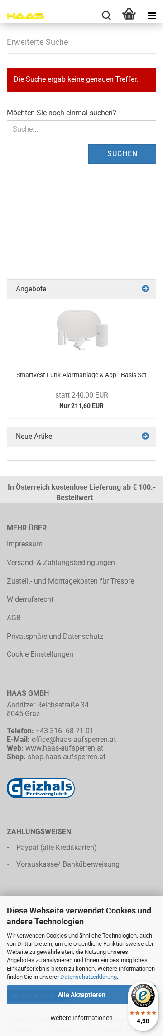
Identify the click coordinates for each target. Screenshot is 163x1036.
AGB (14, 618)
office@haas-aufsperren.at (74, 739)
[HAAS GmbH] (22, 16)
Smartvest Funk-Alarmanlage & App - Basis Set (81, 374)
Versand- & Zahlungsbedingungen (61, 562)
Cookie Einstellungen (40, 654)
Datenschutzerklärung (88, 976)
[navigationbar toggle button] (151, 16)
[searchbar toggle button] (106, 16)
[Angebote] (145, 289)
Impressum (25, 544)
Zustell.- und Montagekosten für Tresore (70, 581)
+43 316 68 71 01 (65, 731)
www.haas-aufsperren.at (64, 748)
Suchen (122, 153)
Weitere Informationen (81, 1017)
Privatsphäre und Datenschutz (55, 636)
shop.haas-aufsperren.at (66, 756)
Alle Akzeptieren (81, 994)
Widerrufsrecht (30, 599)
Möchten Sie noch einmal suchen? (61, 112)
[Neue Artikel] (145, 437)
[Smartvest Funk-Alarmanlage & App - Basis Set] (81, 331)
